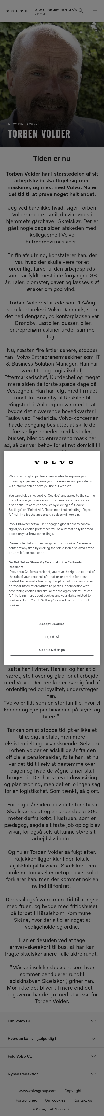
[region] (52, 558)
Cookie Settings (52, 650)
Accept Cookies (52, 624)
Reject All (52, 637)
